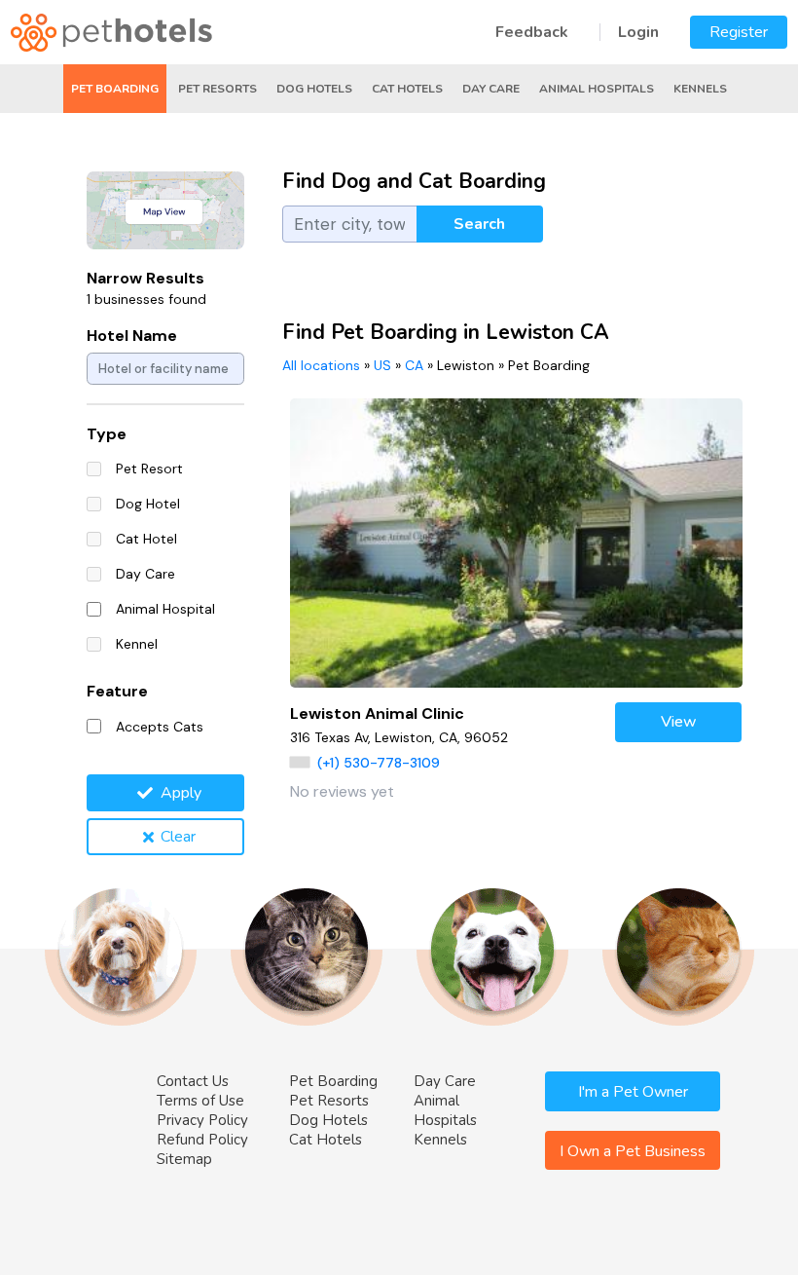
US (382, 365)
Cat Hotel (146, 538)
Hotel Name (132, 335)
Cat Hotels (407, 88)
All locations (321, 365)
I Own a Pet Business (633, 1151)
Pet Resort (149, 468)
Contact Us (193, 1081)
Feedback (531, 32)
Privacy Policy (202, 1120)
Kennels (700, 88)
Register (738, 32)
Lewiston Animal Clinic (377, 713)
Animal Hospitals (596, 88)
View (679, 721)
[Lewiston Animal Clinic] (516, 543)
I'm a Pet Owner (633, 1092)
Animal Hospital (165, 609)
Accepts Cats (159, 726)
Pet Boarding (115, 88)
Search (479, 224)
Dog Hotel (148, 503)
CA (414, 365)
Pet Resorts (217, 88)
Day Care (491, 88)
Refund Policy (202, 1139)
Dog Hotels (314, 88)
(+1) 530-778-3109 (378, 762)
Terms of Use (200, 1100)
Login (638, 32)
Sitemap (184, 1159)
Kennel (137, 644)
